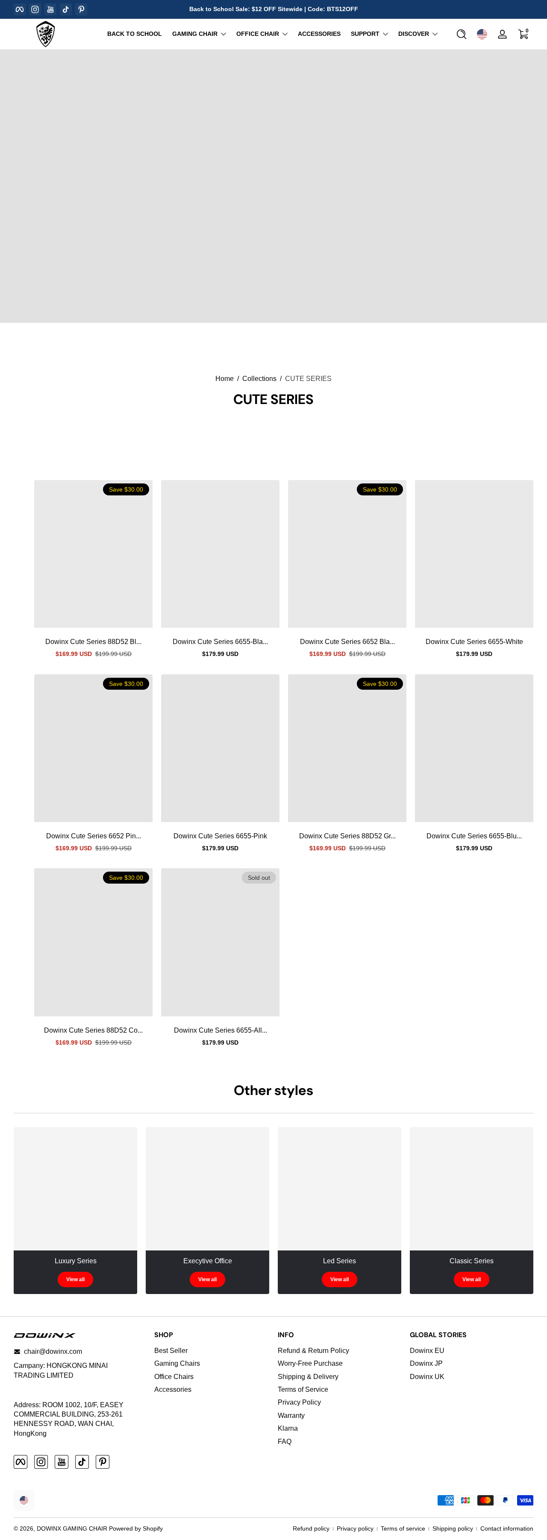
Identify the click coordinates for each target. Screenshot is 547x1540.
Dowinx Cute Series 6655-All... (220, 1030)
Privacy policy (355, 1528)
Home (224, 378)
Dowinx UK (427, 1376)
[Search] (461, 34)
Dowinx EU (427, 1350)
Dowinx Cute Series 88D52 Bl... (93, 641)
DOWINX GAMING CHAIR (72, 1528)
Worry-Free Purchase (310, 1363)
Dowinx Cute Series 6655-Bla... (220, 641)
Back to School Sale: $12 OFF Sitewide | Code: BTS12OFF (273, 9)
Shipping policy (452, 1528)
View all (75, 1279)
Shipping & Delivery (308, 1376)
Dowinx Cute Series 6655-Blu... (474, 836)
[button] (461, 34)
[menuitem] (211, 1351)
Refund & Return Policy (313, 1350)
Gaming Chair (195, 33)
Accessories (172, 1389)
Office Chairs (174, 1376)
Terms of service (403, 1528)
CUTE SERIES (308, 378)
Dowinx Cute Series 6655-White (474, 641)
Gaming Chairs (177, 1363)
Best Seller (171, 1350)
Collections (259, 378)
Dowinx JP (426, 1363)
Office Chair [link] (257, 33)
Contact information (506, 1528)
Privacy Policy (299, 1402)
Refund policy (311, 1528)
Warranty (291, 1415)
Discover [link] (413, 33)
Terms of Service (303, 1389)
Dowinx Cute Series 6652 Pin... (93, 836)
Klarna (288, 1428)
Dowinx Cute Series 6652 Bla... (347, 641)
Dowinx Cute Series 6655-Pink (220, 836)
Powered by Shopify (136, 1528)
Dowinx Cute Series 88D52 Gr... (347, 836)
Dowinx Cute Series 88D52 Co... (93, 1030)
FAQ (284, 1441)
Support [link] (365, 33)
